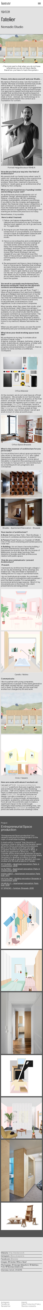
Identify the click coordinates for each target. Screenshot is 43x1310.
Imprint (24, 1302)
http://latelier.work (16, 1253)
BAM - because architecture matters (18, 786)
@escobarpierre (17, 1256)
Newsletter (5, 1306)
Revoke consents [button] (29, 1306)
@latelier (14, 1259)
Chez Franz (17, 404)
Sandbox (30, 796)
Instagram (5, 1302)
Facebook (5, 1304)
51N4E (26, 455)
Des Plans (21, 807)
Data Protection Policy (31, 1304)
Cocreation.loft (11, 408)
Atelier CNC (12, 794)
